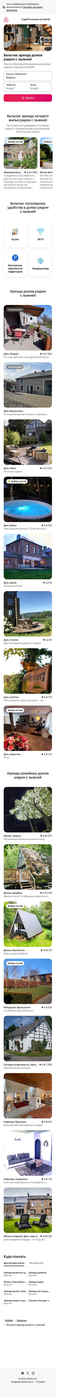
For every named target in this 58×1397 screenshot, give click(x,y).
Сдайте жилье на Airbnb (35, 19)
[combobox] (27, 77)
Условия (40, 1381)
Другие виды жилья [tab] (14, 1263)
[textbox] (15, 88)
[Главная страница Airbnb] (6, 19)
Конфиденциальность (22, 1381)
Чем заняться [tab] (36, 1263)
